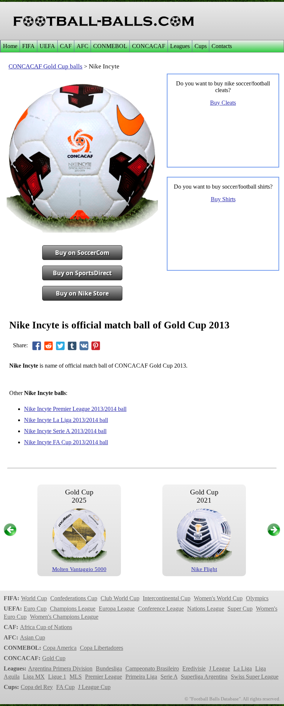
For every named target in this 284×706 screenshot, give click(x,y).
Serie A (169, 676)
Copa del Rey (37, 687)
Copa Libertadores (101, 648)
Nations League (205, 608)
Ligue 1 (57, 676)
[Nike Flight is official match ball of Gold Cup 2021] (204, 561)
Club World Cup (120, 598)
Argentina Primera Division (60, 668)
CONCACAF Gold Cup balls (45, 66)
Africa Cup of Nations (46, 627)
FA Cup (65, 687)
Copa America (60, 648)
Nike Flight (204, 569)
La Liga (242, 668)
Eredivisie (194, 668)
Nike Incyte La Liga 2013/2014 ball (66, 420)
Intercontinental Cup (166, 598)
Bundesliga (109, 668)
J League (219, 668)
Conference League (161, 608)
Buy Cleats (223, 102)
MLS (76, 676)
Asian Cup (32, 637)
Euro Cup (35, 608)
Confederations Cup (73, 598)
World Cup (34, 598)
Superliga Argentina (204, 676)
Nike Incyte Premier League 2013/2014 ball (75, 409)
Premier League (103, 676)
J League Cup (94, 687)
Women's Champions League (64, 617)
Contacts (222, 46)
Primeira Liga (141, 676)
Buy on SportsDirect (82, 273)
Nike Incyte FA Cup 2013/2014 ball (66, 442)
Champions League (72, 608)
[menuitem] (10, 46)
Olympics (257, 598)
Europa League (117, 608)
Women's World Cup (218, 598)
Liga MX (34, 676)
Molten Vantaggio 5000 (79, 569)
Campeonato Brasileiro (152, 668)
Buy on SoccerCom (82, 253)
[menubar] (117, 46)
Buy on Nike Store (82, 293)
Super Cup (240, 608)
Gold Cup (53, 658)
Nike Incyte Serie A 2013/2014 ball (65, 431)
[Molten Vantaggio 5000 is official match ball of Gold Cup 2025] (79, 561)
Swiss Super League (254, 676)
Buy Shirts (223, 199)
